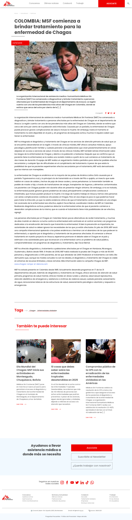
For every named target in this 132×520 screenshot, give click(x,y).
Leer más (19, 404)
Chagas (32, 310)
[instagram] (62, 482)
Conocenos (26, 495)
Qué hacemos (27, 499)
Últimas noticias (57, 497)
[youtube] (72, 482)
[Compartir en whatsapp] (111, 113)
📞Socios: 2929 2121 (95, 511)
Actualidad (24, 13)
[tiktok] (87, 482)
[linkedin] (82, 482)
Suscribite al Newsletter (92, 456)
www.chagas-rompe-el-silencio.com (31, 264)
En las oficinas (114, 499)
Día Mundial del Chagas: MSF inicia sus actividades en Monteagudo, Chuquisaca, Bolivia (30, 373)
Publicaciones (56, 499)
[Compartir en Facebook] (106, 113)
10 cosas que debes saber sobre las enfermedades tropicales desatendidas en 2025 (64, 373)
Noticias (33, 13)
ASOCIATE (112, 3)
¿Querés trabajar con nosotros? (92, 465)
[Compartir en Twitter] (108, 113)
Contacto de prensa (58, 501)
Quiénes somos (27, 497)
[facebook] (67, 482)
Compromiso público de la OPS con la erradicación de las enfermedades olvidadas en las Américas (100, 375)
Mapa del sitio (82, 516)
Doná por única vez (87, 503)
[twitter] (77, 482)
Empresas (84, 501)
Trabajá (113, 495)
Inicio (16, 13)
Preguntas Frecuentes (52, 516)
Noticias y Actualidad (60, 495)
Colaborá (84, 495)
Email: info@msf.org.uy (75, 511)
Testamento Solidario (88, 499)
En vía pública (114, 501)
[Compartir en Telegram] (114, 113)
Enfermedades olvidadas (47, 310)
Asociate (92, 447)
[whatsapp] (92, 482)
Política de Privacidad (68, 516)
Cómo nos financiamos (30, 501)
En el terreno (114, 497)
